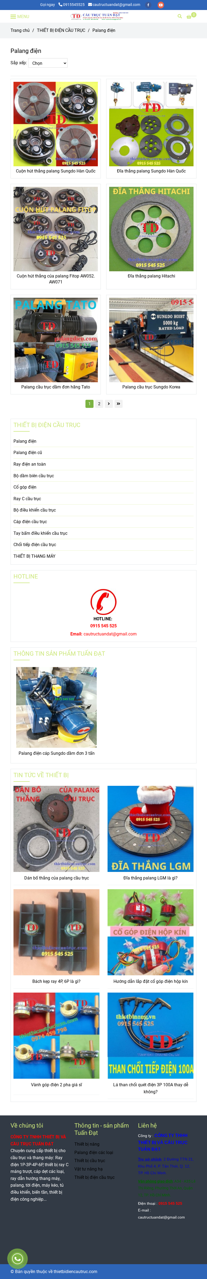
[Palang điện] (103, 16)
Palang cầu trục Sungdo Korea (151, 387)
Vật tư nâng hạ (88, 1169)
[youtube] (161, 4)
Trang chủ (20, 30)
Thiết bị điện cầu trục (94, 1177)
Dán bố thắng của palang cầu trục (56, 878)
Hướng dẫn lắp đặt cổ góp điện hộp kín (150, 981)
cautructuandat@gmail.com (116, 4)
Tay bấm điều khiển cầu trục (40, 533)
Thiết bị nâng (86, 1144)
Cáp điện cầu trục (30, 521)
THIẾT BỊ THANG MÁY (34, 556)
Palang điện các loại (93, 1152)
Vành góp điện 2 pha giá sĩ (56, 1084)
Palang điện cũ (27, 452)
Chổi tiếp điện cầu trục (34, 544)
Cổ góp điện (24, 487)
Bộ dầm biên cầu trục (33, 475)
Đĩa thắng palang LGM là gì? (150, 878)
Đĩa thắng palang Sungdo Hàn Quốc (151, 171)
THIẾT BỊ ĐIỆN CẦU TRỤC (61, 30)
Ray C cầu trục (27, 498)
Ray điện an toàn (29, 464)
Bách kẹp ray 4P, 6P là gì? (56, 981)
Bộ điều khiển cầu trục (34, 510)
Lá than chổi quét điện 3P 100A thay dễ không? (150, 1088)
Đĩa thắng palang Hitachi (151, 276)
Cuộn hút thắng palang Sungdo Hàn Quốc (55, 171)
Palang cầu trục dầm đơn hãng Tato (55, 387)
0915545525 (74, 4)
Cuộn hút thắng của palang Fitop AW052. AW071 (56, 279)
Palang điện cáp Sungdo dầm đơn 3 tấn (57, 753)
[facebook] (148, 4)
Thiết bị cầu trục (89, 1160)
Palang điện (24, 441)
